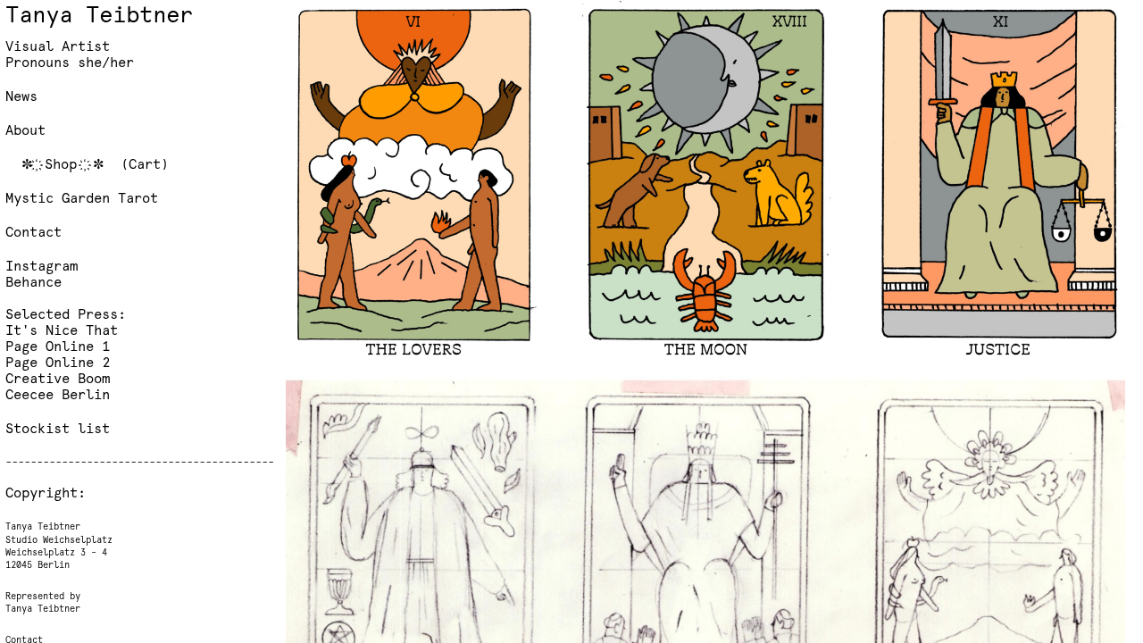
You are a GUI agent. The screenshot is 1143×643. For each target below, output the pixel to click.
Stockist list (57, 430)
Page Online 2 (57, 364)
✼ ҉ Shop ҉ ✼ (67, 165)
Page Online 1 (61, 348)
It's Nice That (61, 331)
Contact (33, 233)
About (25, 131)
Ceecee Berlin (57, 396)
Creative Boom (57, 380)
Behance (33, 283)
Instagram (41, 267)
